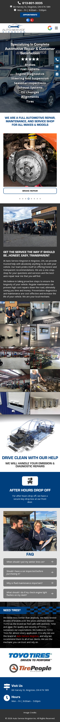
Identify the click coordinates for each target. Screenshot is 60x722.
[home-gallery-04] (45, 335)
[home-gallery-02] (45, 312)
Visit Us (17, 685)
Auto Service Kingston (28, 636)
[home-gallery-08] (45, 380)
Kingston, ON (37, 260)
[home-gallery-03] (15, 335)
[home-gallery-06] (45, 358)
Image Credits (30, 712)
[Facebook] (28, 20)
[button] (56, 28)
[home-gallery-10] (45, 403)
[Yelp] (32, 20)
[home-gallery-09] (15, 403)
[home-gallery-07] (15, 380)
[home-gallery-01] (15, 312)
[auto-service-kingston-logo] (14, 28)
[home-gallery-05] (15, 358)
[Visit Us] (7, 687)
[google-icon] (50, 28)
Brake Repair (30, 190)
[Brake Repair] (30, 160)
